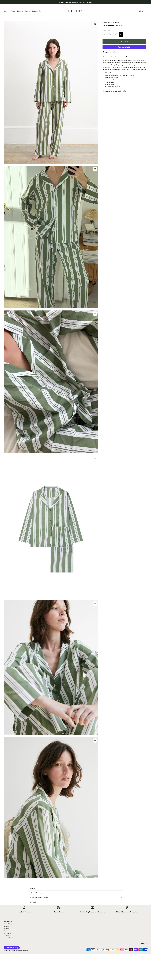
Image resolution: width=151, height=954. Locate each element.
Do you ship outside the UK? (38, 897)
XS (121, 34)
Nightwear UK (8, 921)
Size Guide (33, 902)
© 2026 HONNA (9, 950)
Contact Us (7, 935)
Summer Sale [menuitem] (37, 11)
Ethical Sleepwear (9, 924)
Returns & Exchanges (36, 893)
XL (115, 34)
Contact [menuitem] (20, 11)
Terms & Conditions (10, 938)
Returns (6, 928)
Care (5, 931)
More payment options (110, 52)
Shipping (32, 888)
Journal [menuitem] (27, 11)
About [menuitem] (13, 11)
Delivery (6, 926)
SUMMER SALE (63, 2)
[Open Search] (140, 11)
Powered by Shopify (21, 950)
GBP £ (143, 944)
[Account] (143, 11)
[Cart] (146, 11)
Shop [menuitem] (5, 11)
